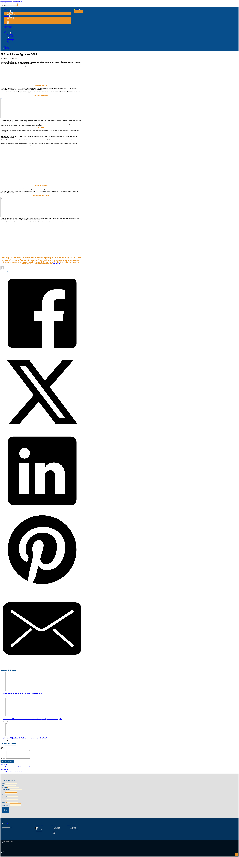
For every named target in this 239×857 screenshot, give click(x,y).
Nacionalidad (4, 787)
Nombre (3, 783)
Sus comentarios (5, 805)
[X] (42, 431)
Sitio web (2, 748)
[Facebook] (42, 352)
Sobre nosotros (8, 26)
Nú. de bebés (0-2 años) (5, 801)
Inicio (5, 9)
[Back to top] (236, 854)
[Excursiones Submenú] (10, 11)
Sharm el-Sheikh (10, 18)
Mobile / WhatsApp (6, 789)
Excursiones (7, 10)
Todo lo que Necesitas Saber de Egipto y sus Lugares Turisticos (22, 693)
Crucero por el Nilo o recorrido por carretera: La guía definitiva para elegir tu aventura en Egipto (32, 719)
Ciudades (6, 16)
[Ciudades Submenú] (9, 16)
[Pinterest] (42, 588)
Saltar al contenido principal (6, 1)
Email (3, 785)
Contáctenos (7, 27)
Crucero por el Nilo (11, 14)
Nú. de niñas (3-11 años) (4, 798)
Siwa (8, 23)
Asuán (8, 22)
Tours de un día (10, 13)
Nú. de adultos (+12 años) (5, 795)
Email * (2, 747)
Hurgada (8, 19)
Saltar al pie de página (17, 1)
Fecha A (3, 793)
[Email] (42, 667)
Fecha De (4, 791)
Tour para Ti (56, 263)
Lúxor (8, 21)
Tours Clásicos (10, 12)
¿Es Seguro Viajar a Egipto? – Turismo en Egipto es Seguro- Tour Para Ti (25, 738)
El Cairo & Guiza (10, 17)
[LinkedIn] (42, 509)
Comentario (3, 758)
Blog (5, 24)
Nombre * (2, 746)
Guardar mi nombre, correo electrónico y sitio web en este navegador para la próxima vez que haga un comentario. (26, 750)
